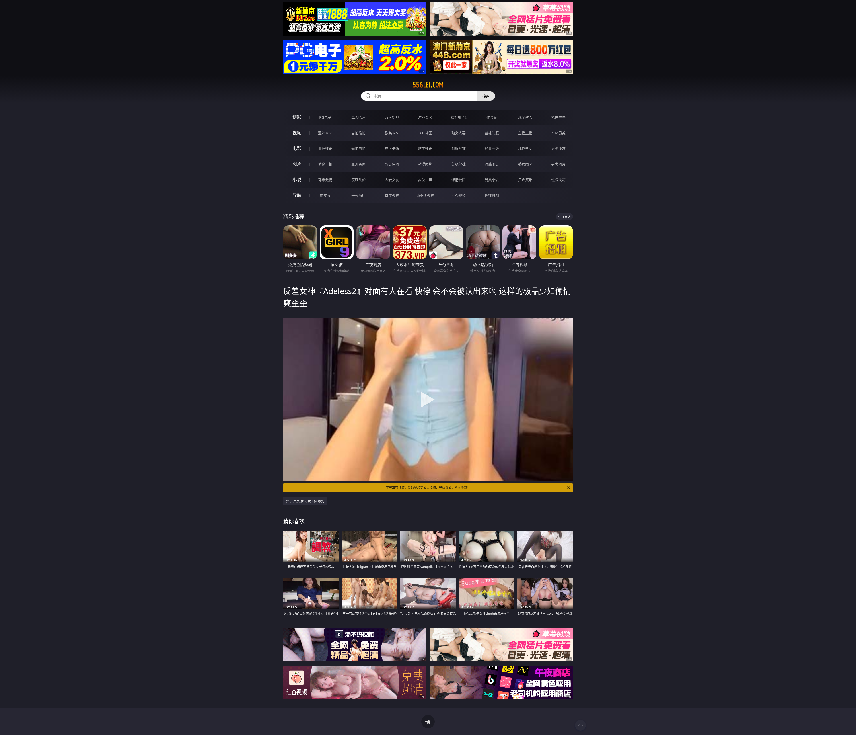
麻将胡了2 (458, 117)
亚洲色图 (358, 164)
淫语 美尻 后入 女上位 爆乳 (305, 501)
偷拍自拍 (358, 148)
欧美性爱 (425, 148)
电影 (296, 148)
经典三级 (492, 148)
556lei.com (428, 84)
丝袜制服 (492, 133)
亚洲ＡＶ (325, 133)
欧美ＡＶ (392, 133)
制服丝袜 (458, 148)
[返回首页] (580, 725)
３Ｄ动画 (425, 133)
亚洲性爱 (325, 148)
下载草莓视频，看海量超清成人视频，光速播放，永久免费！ (428, 487)
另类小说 (492, 179)
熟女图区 (525, 164)
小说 (296, 180)
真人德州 (358, 117)
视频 (296, 133)
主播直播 (525, 133)
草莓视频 (392, 195)
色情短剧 (492, 195)
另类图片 (558, 164)
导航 (296, 195)
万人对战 (392, 117)
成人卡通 (392, 148)
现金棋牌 (525, 117)
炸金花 (491, 117)
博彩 (296, 117)
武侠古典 (425, 179)
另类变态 (558, 148)
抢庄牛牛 (558, 117)
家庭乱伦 (358, 179)
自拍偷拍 (358, 133)
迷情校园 (458, 179)
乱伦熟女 (525, 148)
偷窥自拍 (325, 164)
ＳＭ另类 (558, 133)
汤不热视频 (425, 195)
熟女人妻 (458, 133)
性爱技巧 (558, 179)
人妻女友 (392, 179)
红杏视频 (458, 195)
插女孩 (325, 195)
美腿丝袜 (458, 164)
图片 (296, 164)
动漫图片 (425, 164)
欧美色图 (392, 164)
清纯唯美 (492, 164)
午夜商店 (358, 195)
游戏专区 (425, 117)
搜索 (486, 96)
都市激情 (325, 179)
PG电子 (325, 117)
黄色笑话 (525, 179)
